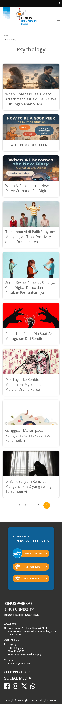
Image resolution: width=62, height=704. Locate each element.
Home (5, 35)
